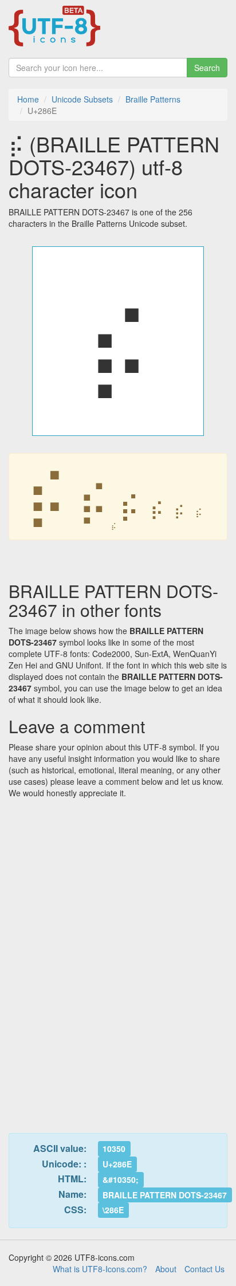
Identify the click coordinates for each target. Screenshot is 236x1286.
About (165, 1269)
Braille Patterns (152, 99)
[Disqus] (118, 959)
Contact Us (204, 1269)
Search (207, 67)
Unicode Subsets (82, 99)
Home (28, 99)
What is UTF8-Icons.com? (100, 1269)
